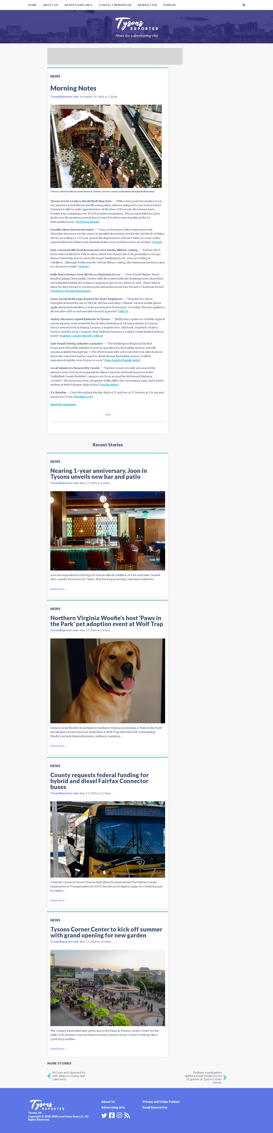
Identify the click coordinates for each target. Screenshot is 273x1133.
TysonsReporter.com (64, 96)
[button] (244, 5)
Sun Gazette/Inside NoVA (122, 360)
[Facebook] (112, 1115)
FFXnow (170, 4)
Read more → (59, 589)
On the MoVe (109, 384)
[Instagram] (119, 1115)
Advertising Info (78, 4)
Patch (157, 242)
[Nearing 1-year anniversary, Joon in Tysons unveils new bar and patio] (107, 530)
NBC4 (123, 311)
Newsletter (147, 4)
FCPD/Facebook (87, 222)
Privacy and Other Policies (161, 1101)
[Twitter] (104, 1115)
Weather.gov (83, 396)
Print (108, 414)
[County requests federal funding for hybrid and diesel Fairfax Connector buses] (107, 839)
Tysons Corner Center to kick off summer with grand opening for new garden (106, 932)
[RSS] (127, 1115)
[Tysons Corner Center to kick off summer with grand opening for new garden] (107, 988)
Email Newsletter (155, 1107)
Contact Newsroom (115, 4)
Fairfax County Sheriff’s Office (81, 335)
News (55, 76)
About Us (50, 4)
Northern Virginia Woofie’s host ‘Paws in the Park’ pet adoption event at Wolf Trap (106, 620)
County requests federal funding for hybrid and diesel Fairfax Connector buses (99, 780)
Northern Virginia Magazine (70, 291)
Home (32, 4)
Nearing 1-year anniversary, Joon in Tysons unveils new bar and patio (98, 473)
